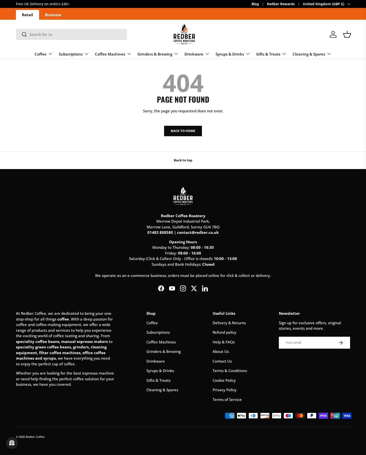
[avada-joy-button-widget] (12, 443)
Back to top (183, 160)
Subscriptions (71, 54)
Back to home (183, 131)
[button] (347, 34)
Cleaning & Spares (309, 54)
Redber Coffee (35, 437)
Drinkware (193, 54)
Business (53, 14)
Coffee (41, 54)
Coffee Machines (110, 54)
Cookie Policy (224, 380)
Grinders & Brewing (154, 54)
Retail (27, 14)
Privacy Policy (225, 389)
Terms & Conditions (230, 370)
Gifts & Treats (268, 54)
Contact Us (222, 361)
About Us (221, 351)
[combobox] (71, 34)
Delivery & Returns (229, 322)
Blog (255, 4)
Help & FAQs (224, 341)
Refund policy (224, 332)
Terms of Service (227, 399)
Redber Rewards (281, 4)
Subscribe (72, 4)
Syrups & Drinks (230, 54)
